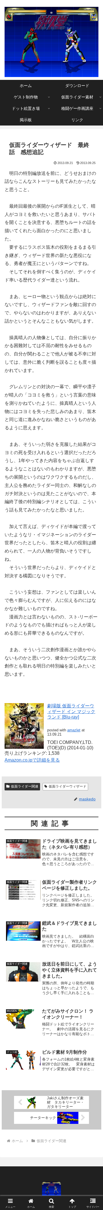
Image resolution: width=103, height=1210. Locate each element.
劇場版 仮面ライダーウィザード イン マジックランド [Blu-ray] (71, 711)
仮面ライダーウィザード (67, 786)
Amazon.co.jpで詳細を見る (32, 760)
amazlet (73, 730)
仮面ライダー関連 (24, 786)
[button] (92, 879)
